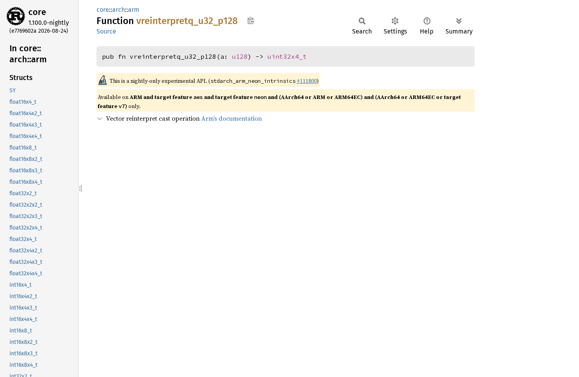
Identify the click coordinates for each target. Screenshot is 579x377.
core (37, 12)
